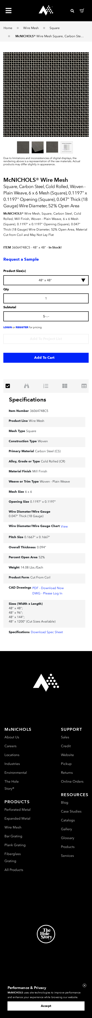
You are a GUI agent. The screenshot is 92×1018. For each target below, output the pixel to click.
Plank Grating (15, 845)
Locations (11, 755)
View (64, 526)
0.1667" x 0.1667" (37, 537)
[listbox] (46, 147)
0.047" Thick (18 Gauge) (26, 516)
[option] (23, 147)
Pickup (66, 764)
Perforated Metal (17, 810)
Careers (10, 746)
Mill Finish (39, 471)
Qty (6, 289)
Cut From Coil (40, 577)
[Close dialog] (84, 985)
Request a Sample (21, 259)
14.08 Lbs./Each (32, 567)
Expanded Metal (17, 818)
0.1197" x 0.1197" (43, 502)
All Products (13, 870)
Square (55, 28)
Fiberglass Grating (12, 857)
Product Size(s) (14, 271)
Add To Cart (44, 357)
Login (7, 327)
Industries (12, 764)
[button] (46, 94)
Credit (66, 746)
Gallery (66, 829)
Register (22, 327)
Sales (65, 737)
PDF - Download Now (48, 588)
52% (42, 557)
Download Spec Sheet (47, 632)
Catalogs (68, 820)
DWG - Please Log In (47, 593)
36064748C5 (39, 411)
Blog (64, 803)
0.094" (41, 547)
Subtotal (9, 307)
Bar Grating (13, 836)
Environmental (15, 773)
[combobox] (46, 280)
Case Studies (71, 811)
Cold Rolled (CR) (53, 461)
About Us (11, 737)
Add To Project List (46, 339)
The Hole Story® (11, 785)
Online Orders (72, 781)
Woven (43, 441)
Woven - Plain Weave (55, 481)
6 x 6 (28, 492)
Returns (67, 773)
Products (68, 847)
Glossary (67, 838)
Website (67, 755)
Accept (46, 1006)
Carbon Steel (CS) (48, 451)
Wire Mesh (31, 28)
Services (67, 856)
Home (8, 28)
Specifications (27, 399)
